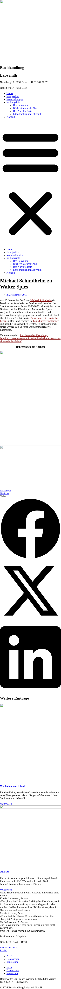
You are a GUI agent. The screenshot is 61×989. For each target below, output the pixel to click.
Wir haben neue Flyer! (12, 786)
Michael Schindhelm (41, 300)
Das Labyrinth (20, 105)
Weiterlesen (6, 803)
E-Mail (3, 950)
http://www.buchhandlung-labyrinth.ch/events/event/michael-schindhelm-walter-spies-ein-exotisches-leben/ (30, 338)
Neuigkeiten (13, 96)
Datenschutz (13, 959)
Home (10, 93)
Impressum (12, 962)
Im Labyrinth (13, 102)
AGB (9, 956)
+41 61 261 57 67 (9, 947)
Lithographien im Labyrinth (27, 114)
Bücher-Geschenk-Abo (25, 108)
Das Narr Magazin (22, 111)
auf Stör (4, 871)
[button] (30, 183)
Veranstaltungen (15, 99)
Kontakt (11, 117)
